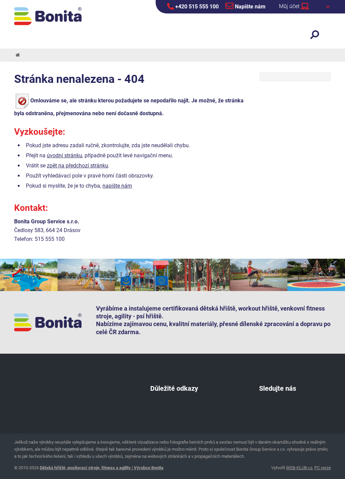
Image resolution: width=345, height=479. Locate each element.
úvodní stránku (64, 155)
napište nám (117, 186)
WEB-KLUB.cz (299, 467)
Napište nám (249, 6)
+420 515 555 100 (196, 6)
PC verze (322, 467)
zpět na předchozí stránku (77, 165)
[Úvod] (17, 55)
